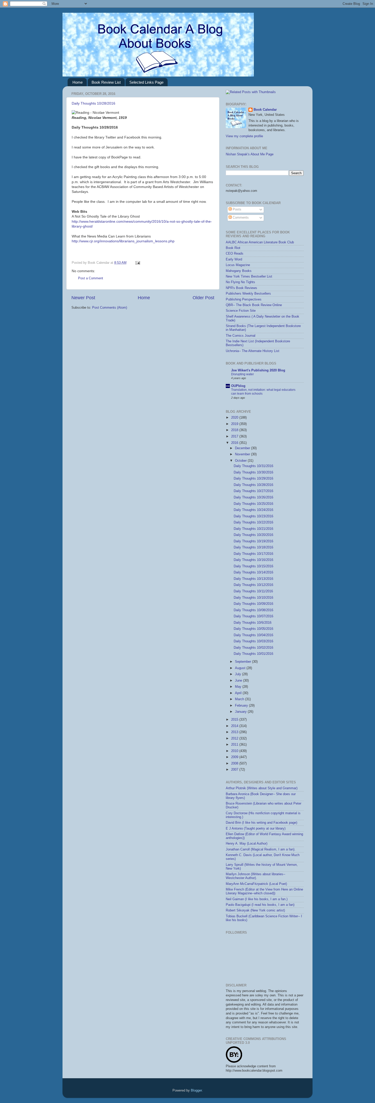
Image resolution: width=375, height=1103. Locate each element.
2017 (235, 436)
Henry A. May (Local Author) (246, 843)
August (240, 668)
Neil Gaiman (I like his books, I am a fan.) (257, 899)
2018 (235, 430)
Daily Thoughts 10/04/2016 (253, 635)
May (238, 686)
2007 (235, 769)
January (241, 711)
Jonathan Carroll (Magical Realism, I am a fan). (260, 849)
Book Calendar (265, 109)
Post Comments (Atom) (109, 307)
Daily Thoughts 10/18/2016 (253, 547)
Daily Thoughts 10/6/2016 (252, 622)
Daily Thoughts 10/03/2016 (253, 641)
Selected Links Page (146, 82)
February (242, 705)
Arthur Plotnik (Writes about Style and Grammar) (261, 788)
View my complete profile (244, 136)
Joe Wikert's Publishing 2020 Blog (258, 370)
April (239, 693)
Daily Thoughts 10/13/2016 (253, 579)
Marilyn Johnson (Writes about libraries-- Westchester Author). (255, 876)
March (240, 699)
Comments (240, 217)
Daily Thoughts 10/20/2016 (253, 535)
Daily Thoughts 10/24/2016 (253, 510)
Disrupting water (242, 374)
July (238, 674)
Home (77, 82)
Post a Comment (90, 278)
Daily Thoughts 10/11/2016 (253, 591)
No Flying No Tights (240, 282)
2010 (235, 751)
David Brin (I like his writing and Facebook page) (261, 822)
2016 (235, 443)
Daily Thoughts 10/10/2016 (253, 597)
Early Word (234, 259)
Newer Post (83, 297)
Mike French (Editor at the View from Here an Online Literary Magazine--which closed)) (264, 891)
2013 (235, 732)
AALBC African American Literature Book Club (260, 242)
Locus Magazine (238, 265)
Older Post (203, 297)
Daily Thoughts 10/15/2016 (253, 566)
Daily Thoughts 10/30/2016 (253, 472)
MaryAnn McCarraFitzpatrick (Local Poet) (256, 884)
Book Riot (233, 248)
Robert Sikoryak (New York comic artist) (255, 910)
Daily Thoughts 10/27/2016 (253, 491)
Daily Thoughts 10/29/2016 (253, 478)
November (243, 454)
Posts (236, 209)
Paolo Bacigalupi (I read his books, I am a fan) (260, 905)
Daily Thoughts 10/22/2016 (253, 522)
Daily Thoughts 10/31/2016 (253, 466)
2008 (235, 763)
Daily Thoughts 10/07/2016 (253, 616)
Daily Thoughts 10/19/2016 (253, 541)
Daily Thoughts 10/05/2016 (253, 629)
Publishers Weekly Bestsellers (248, 293)
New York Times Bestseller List (249, 276)
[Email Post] (137, 263)
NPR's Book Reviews (241, 288)
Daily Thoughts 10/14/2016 (253, 572)
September (243, 661)
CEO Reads (234, 253)
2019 (235, 424)
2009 (235, 757)
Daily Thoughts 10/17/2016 (253, 554)
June (239, 680)
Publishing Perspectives (243, 299)
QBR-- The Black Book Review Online (254, 305)
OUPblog (238, 386)
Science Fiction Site (241, 310)
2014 (235, 726)
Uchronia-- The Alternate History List (252, 351)
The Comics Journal (240, 335)
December (243, 448)
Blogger (196, 1090)
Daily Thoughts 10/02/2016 (253, 647)
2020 (235, 417)
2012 (235, 738)
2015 (235, 719)
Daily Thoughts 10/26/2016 (253, 497)
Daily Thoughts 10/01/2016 (253, 654)
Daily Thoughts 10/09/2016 (253, 604)
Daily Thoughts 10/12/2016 (253, 585)
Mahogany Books (239, 271)
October (241, 460)
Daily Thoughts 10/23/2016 (253, 516)
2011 (235, 744)
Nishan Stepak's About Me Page (249, 154)
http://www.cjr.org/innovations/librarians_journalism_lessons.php (123, 241)
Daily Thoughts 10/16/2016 (253, 560)
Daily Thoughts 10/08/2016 (253, 610)
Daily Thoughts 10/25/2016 (253, 504)
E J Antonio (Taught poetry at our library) (255, 828)
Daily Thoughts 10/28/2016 (93, 103)
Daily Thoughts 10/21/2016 (253, 529)
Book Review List (106, 82)
